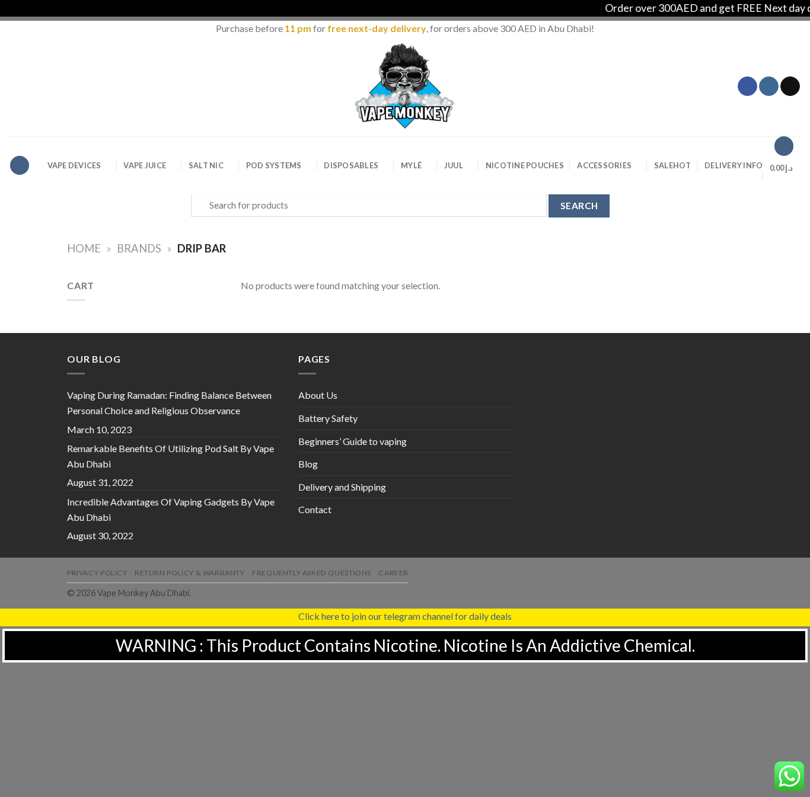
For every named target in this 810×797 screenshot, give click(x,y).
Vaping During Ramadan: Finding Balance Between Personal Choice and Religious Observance (169, 402)
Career (393, 572)
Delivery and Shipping (342, 486)
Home (84, 248)
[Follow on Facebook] (747, 86)
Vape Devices (74, 165)
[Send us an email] (790, 86)
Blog (308, 463)
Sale (672, 165)
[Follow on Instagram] (769, 86)
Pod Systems (274, 165)
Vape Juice (144, 165)
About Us (317, 395)
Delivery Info (733, 165)
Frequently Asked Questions (311, 572)
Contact (314, 509)
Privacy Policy (97, 572)
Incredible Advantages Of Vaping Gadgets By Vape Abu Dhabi (171, 509)
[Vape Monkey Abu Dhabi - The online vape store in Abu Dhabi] (405, 86)
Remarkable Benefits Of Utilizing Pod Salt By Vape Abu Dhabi (170, 456)
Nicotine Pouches (525, 165)
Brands (139, 248)
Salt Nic (206, 165)
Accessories (604, 165)
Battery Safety (328, 418)
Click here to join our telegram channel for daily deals (405, 616)
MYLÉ (411, 165)
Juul (453, 165)
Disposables (351, 165)
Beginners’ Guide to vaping (352, 441)
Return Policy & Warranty (190, 572)
